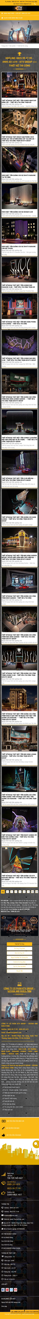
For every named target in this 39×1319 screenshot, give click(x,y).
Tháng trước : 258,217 (10, 1275)
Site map (4, 1306)
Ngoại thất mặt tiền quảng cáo (12, 104)
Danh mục (10, 1173)
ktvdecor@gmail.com (10, 1215)
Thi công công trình (19, 948)
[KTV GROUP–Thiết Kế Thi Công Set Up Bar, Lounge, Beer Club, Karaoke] (19, 21)
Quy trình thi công (6, 1245)
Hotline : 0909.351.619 (11, 1208)
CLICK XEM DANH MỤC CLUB (13, 18)
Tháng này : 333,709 (10, 1272)
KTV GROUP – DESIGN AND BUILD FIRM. (24, 1314)
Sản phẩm (12, 46)
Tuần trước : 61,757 (10, 1268)
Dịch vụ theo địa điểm (19, 966)
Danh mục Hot (14, 1194)
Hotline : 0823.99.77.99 (11, 1212)
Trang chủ (4, 46)
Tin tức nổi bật (15, 1178)
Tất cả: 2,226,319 (9, 1279)
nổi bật (9, 1176)
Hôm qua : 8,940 (9, 1260)
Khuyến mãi (19, 971)
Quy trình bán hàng (7, 1241)
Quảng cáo (10, 1192)
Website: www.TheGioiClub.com (14, 1219)
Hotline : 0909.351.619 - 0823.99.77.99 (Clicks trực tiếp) (22, 1)
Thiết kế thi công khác (19, 962)
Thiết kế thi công (22, 46)
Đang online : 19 (9, 1257)
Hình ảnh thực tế (19, 953)
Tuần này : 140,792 (9, 1264)
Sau (32, 891)
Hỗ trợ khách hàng (7, 1237)
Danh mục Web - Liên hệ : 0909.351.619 (16, 13)
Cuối (36, 891)
